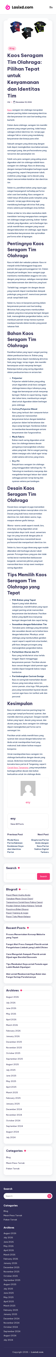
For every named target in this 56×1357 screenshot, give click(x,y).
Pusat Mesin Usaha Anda (18, 895)
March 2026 (12, 1025)
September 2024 (14, 1126)
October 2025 (13, 1053)
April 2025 (11, 1087)
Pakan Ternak (13, 1168)
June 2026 (11, 1008)
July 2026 (11, 1002)
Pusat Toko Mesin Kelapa (18, 916)
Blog (12, 48)
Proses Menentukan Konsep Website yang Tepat (25, 936)
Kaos (9, 110)
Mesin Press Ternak (15, 1163)
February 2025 (13, 1098)
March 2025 (12, 1092)
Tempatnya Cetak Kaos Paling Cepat (24, 902)
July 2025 (11, 1070)
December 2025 (14, 1041)
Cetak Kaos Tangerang (17, 767)
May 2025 (11, 1081)
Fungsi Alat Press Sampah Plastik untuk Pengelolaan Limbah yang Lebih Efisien (27, 946)
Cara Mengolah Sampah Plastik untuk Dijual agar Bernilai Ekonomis (26, 956)
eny (13, 818)
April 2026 (11, 1019)
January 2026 (13, 1036)
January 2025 (13, 1103)
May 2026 (11, 1013)
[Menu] (50, 7)
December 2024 (14, 1109)
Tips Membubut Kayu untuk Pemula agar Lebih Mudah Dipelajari (27, 965)
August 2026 (12, 997)
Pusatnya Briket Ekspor (17, 909)
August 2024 (12, 1131)
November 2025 (14, 1047)
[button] (17, 824)
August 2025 (12, 1064)
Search (11, 868)
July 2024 (11, 1137)
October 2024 (13, 1120)
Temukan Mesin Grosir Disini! (19, 898)
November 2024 (14, 1114)
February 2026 (13, 1030)
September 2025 (14, 1058)
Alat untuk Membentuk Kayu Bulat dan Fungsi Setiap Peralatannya (26, 975)
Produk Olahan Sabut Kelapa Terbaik (24, 905)
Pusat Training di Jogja (17, 913)
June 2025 (11, 1075)
